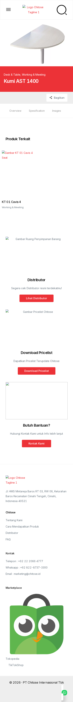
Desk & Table (12, 74)
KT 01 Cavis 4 (11, 202)
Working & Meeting (33, 74)
